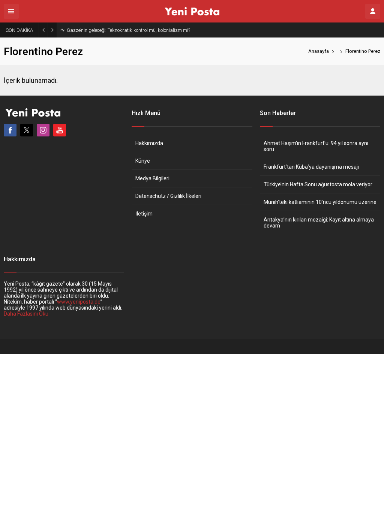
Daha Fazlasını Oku (26, 314)
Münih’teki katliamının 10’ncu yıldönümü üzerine (320, 202)
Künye (142, 161)
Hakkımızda (149, 143)
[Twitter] (26, 130)
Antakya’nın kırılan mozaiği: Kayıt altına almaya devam (319, 223)
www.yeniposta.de (78, 302)
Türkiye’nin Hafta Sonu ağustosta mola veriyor (318, 184)
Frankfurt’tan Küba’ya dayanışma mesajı (311, 167)
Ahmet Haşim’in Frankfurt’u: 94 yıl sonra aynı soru (316, 146)
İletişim (144, 214)
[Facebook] (10, 130)
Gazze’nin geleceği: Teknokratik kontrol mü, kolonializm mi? (128, 30)
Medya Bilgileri (152, 178)
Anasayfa (318, 51)
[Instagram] (43, 130)
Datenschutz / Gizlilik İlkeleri (168, 196)
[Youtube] (59, 130)
